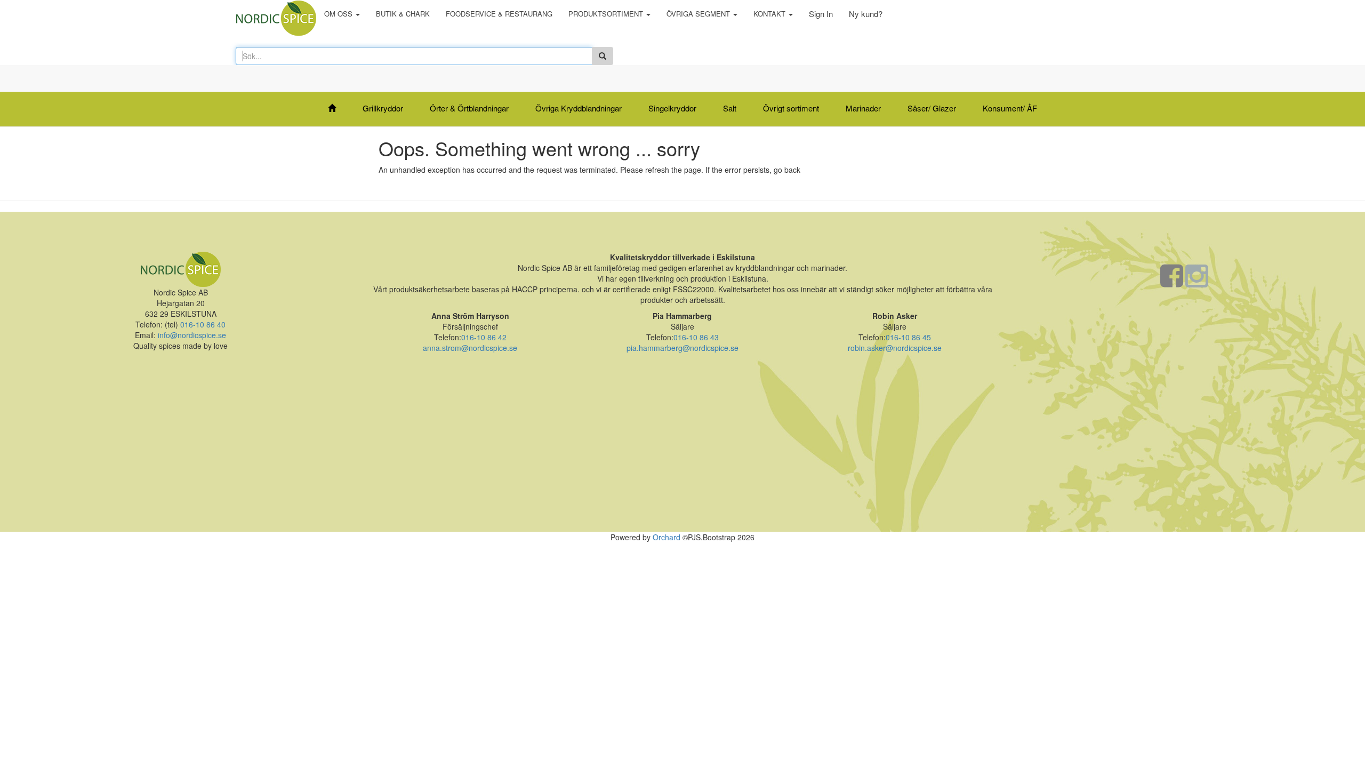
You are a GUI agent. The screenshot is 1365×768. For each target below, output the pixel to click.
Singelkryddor (672, 108)
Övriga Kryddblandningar (578, 108)
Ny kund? (865, 13)
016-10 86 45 (908, 337)
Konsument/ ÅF (1010, 108)
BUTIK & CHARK (403, 14)
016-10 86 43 (696, 337)
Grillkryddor (383, 108)
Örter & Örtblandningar (469, 108)
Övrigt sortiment (791, 108)
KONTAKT (770, 14)
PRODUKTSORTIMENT (606, 14)
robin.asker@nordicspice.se (895, 347)
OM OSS (339, 14)
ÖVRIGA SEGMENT (699, 14)
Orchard (666, 537)
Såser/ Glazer (932, 108)
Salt (729, 108)
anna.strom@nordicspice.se (470, 347)
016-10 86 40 (202, 324)
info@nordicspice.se (192, 335)
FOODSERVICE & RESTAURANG (499, 14)
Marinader (863, 108)
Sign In (821, 13)
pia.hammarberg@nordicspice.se (682, 347)
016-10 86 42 (484, 337)
